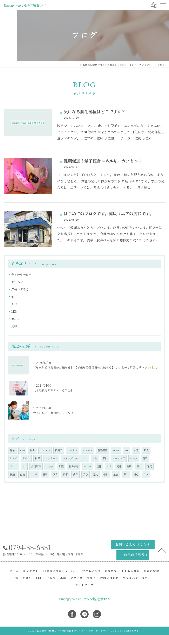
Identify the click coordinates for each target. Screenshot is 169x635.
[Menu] (162, 4)
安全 (55, 474)
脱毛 (32, 450)
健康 (119, 466)
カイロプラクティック (75, 458)
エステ (34, 474)
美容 (75, 474)
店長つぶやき (20, 289)
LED (14, 311)
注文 (95, 474)
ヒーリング (119, 458)
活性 (98, 466)
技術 (65, 474)
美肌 (14, 326)
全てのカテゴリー (22, 274)
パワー (87, 466)
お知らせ (17, 282)
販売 (61, 466)
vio (24, 466)
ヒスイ (13, 458)
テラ (109, 466)
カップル (45, 450)
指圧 (37, 458)
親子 (145, 458)
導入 (125, 474)
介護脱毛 (36, 466)
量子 (45, 474)
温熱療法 (102, 450)
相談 (105, 474)
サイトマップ (84, 585)
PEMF (116, 450)
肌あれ (26, 458)
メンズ (13, 466)
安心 (85, 474)
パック (50, 466)
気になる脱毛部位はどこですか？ (95, 112)
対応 (136, 474)
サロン (15, 304)
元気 (149, 466)
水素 (136, 450)
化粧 (22, 474)
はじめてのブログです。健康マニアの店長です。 (109, 214)
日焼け (58, 450)
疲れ (139, 466)
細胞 (12, 474)
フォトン (72, 450)
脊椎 (12, 450)
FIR (126, 450)
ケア (146, 474)
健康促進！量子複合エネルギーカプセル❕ (103, 161)
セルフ (15, 319)
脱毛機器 (74, 466)
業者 (115, 474)
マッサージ (51, 458)
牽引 (104, 458)
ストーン (87, 450)
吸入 (146, 450)
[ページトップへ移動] (162, 550)
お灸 (94, 458)
